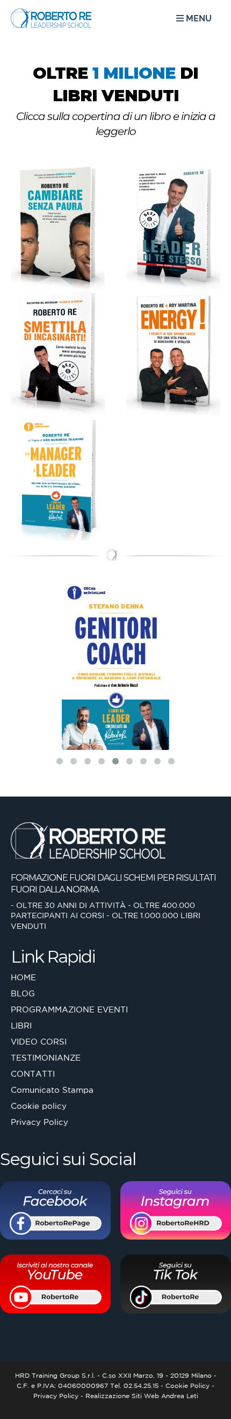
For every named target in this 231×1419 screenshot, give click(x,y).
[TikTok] (175, 1286)
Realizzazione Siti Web (122, 1395)
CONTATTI (33, 1074)
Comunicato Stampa (52, 1090)
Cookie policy (39, 1106)
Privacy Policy (39, 1122)
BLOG (23, 993)
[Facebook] (55, 1212)
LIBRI (21, 1026)
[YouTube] (55, 1286)
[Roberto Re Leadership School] (41, 18)
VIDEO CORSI (39, 1042)
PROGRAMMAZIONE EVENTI (69, 1009)
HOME (23, 977)
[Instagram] (175, 1212)
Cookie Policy (187, 1385)
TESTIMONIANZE (46, 1058)
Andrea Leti (179, 1395)
